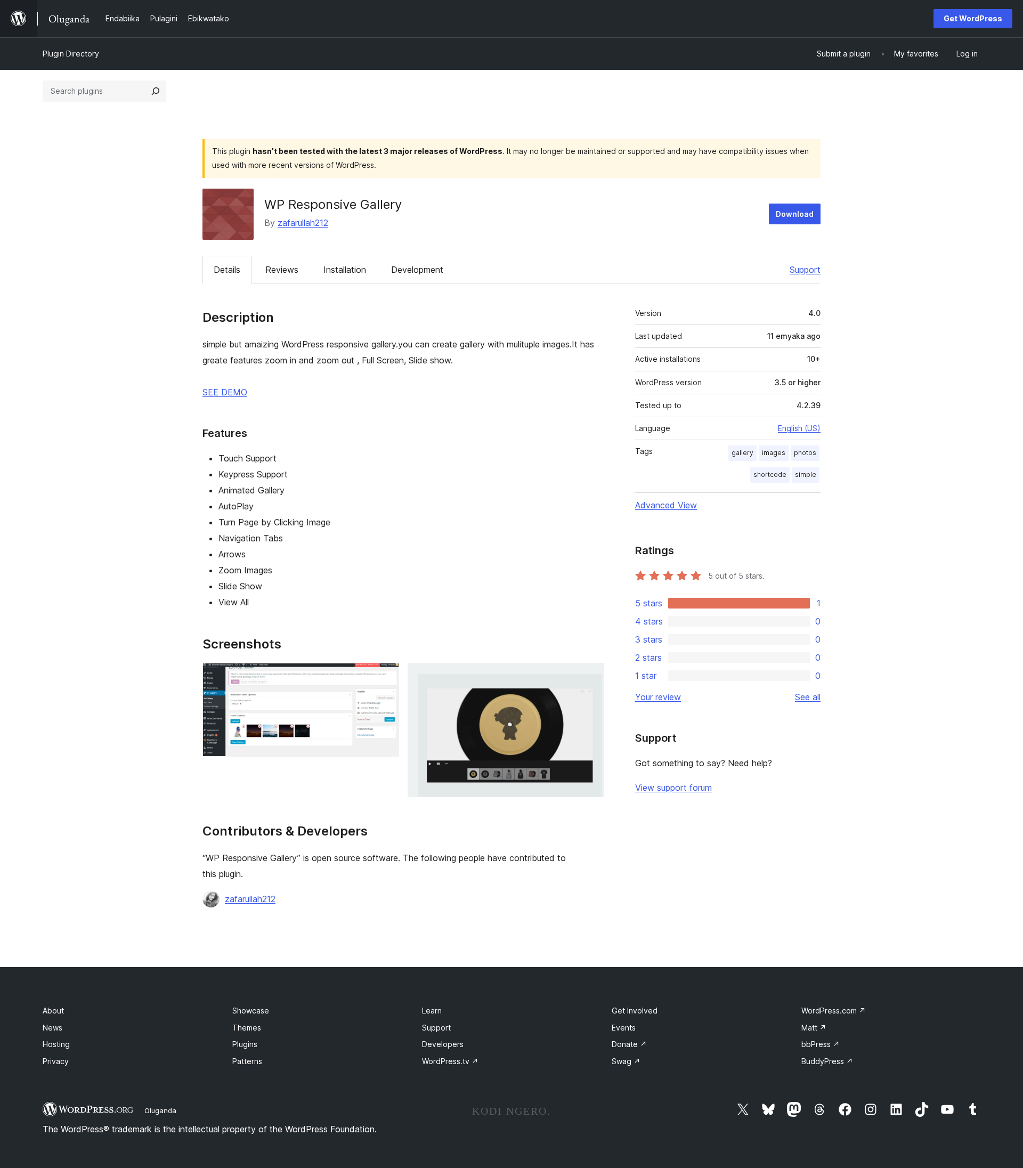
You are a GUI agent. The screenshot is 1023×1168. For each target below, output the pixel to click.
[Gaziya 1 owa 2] (384, 677)
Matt (813, 1027)
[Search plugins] (155, 91)
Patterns (247, 1061)
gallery (742, 453)
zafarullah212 (303, 222)
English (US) (799, 428)
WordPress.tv (450, 1061)
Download (795, 213)
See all (808, 697)
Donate (629, 1044)
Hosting (56, 1044)
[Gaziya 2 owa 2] (589, 677)
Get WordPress (973, 18)
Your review (658, 697)
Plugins (244, 1044)
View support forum (673, 787)
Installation (344, 269)
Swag (626, 1061)
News (52, 1027)
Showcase (250, 1010)
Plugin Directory (71, 53)
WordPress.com (833, 1010)
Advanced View (666, 505)
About (53, 1010)
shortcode (769, 474)
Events (624, 1027)
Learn (432, 1010)
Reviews (281, 269)
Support (805, 269)
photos (805, 453)
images (773, 453)
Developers (443, 1044)
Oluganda (160, 1110)
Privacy (56, 1061)
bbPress (820, 1044)
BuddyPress (827, 1061)
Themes (246, 1027)
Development (417, 269)
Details (227, 269)
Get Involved (634, 1010)
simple (805, 474)
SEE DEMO (224, 392)
